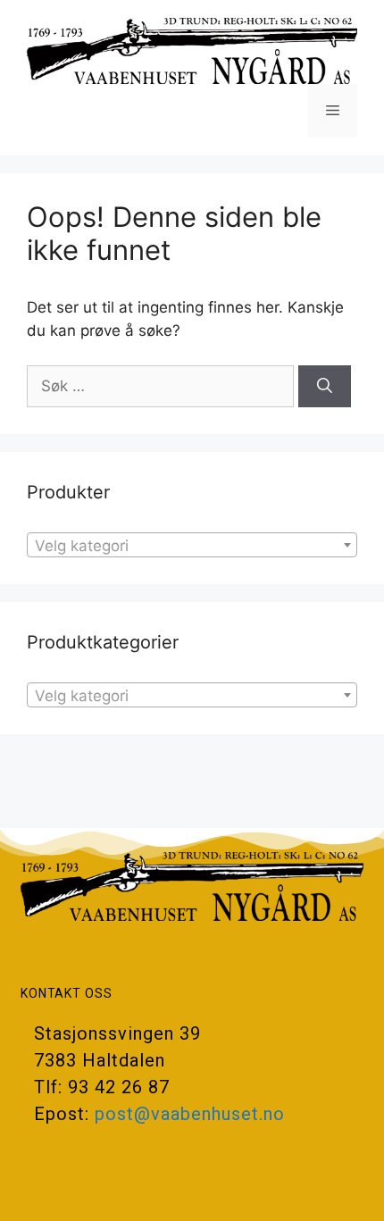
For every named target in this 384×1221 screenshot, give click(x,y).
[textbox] (192, 545)
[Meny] (332, 111)
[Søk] (324, 386)
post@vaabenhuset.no (190, 1114)
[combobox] (192, 544)
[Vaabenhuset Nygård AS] (192, 50)
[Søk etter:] (162, 386)
